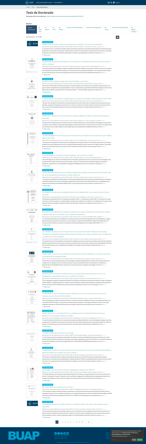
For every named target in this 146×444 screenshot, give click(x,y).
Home (28, 7)
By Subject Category (134, 29)
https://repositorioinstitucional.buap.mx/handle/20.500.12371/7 (65, 16)
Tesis (33, 7)
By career (106, 28)
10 (82, 422)
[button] (113, 3)
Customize (114, 439)
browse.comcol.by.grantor (93, 27)
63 (88, 422)
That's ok (139, 439)
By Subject (61, 28)
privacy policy (131, 436)
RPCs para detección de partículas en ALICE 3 (57, 387)
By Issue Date (40, 29)
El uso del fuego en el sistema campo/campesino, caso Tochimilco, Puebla (67, 155)
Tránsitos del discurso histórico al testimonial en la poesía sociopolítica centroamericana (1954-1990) (76, 98)
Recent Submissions (31, 28)
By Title (54, 28)
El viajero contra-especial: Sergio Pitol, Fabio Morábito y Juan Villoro (65, 81)
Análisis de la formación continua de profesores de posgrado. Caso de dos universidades (72, 44)
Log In (117, 2)
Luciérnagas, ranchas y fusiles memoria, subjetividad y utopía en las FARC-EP (68, 370)
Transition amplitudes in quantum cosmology (57, 333)
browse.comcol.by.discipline (75, 27)
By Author (47, 28)
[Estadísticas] (109, 3)
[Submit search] (111, 3)
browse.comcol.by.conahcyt (120, 27)
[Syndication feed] (117, 37)
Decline (134, 439)
